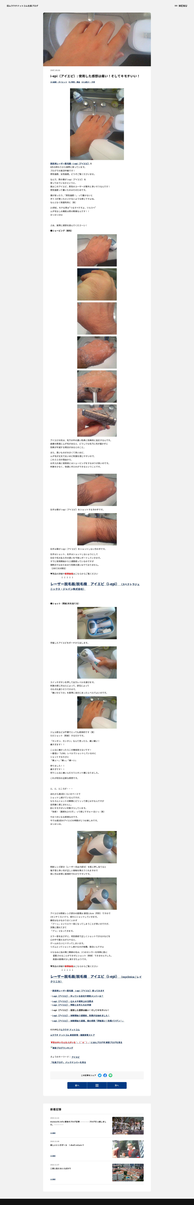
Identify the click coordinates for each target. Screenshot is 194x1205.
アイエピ (76, 1057)
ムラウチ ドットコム (70, 1029)
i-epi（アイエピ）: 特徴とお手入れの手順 (71, 1004)
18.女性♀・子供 (88, 82)
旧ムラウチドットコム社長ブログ (22, 5)
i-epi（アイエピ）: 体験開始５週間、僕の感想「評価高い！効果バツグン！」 (88, 1020)
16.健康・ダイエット (58, 82)
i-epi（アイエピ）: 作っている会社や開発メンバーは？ (77, 996)
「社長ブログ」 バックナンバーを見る (68, 1062)
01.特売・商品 (74, 82)
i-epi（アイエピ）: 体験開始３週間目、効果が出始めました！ (81, 1015)
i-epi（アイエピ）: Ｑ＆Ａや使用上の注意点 (72, 1001)
